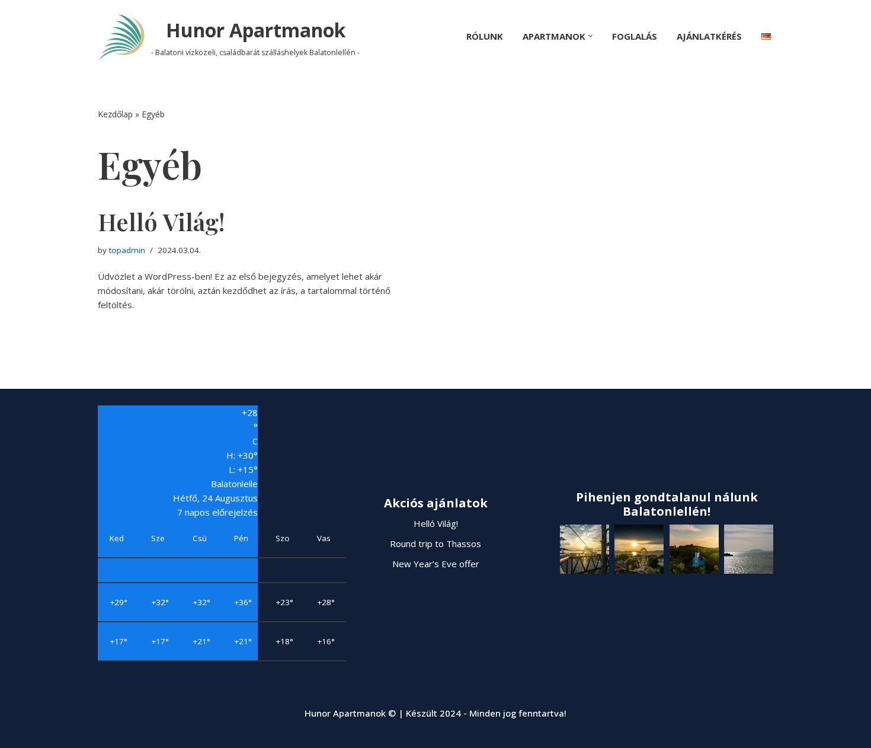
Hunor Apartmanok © (351, 713)
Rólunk (484, 36)
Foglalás (634, 36)
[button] (590, 36)
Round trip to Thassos (435, 543)
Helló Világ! (161, 221)
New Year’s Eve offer (435, 564)
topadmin (127, 250)
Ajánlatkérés (709, 36)
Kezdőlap (115, 114)
